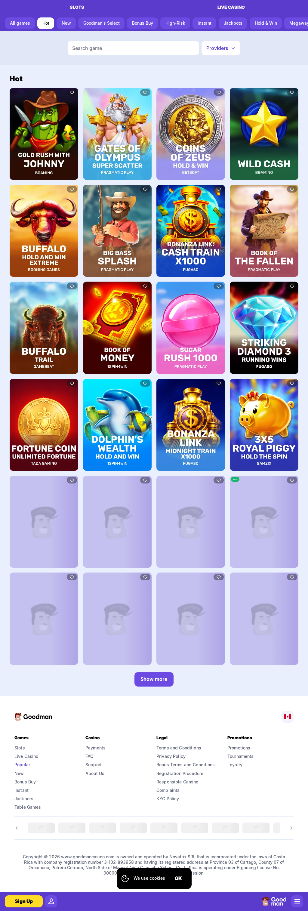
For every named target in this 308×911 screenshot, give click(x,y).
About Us (94, 773)
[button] (221, 48)
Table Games (27, 807)
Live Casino (26, 756)
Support (93, 764)
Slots (77, 7)
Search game (87, 48)
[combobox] (221, 48)
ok (178, 878)
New (19, 773)
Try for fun (44, 134)
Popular (22, 764)
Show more (154, 679)
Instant (21, 790)
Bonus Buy (25, 781)
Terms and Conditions (178, 747)
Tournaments (240, 756)
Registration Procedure (179, 773)
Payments (95, 747)
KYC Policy (167, 798)
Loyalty (234, 764)
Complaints (168, 790)
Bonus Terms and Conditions (185, 764)
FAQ (89, 756)
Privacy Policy (171, 756)
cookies (157, 878)
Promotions (238, 747)
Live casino (231, 7)
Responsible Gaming (177, 781)
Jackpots (23, 798)
